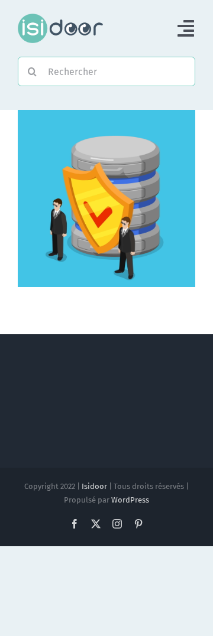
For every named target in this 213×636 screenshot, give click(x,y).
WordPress (130, 499)
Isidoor (94, 486)
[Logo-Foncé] (60, 18)
